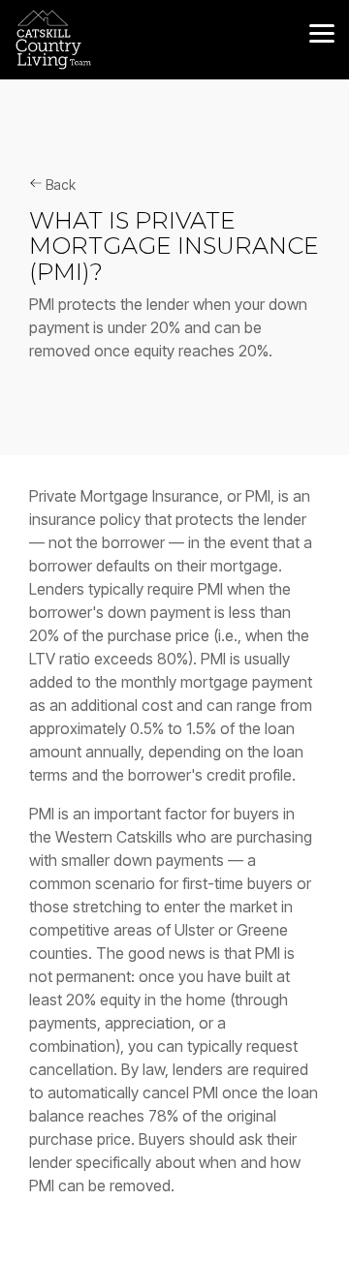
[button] (321, 32)
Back (59, 184)
